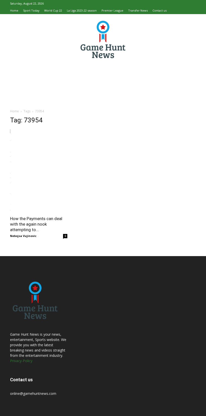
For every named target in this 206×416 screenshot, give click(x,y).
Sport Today (31, 10)
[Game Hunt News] (103, 39)
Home (14, 10)
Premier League (112, 10)
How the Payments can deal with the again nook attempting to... (36, 224)
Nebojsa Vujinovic (23, 236)
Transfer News (138, 10)
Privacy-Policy (21, 360)
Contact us (159, 10)
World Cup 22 (53, 10)
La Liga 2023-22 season (82, 10)
